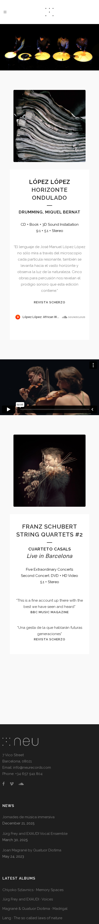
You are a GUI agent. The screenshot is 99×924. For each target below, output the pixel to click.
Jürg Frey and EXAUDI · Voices (27, 899)
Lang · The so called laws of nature (32, 918)
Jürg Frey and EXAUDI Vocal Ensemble (35, 833)
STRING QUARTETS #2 (49, 534)
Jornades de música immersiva (28, 817)
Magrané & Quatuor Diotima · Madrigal (35, 908)
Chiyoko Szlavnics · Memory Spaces (32, 890)
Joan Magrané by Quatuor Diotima (31, 850)
